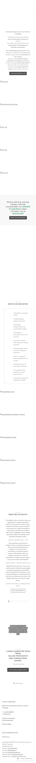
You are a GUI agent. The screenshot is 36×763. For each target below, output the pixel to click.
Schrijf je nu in (6, 737)
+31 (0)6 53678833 (8, 712)
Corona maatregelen (7, 720)
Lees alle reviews (18, 591)
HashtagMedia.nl (11, 750)
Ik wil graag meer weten (18, 670)
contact (24, 279)
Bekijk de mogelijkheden (18, 218)
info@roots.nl (7, 714)
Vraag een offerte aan (18, 73)
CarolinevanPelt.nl (12, 748)
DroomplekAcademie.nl (14, 752)
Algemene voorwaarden (8, 718)
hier (9, 266)
